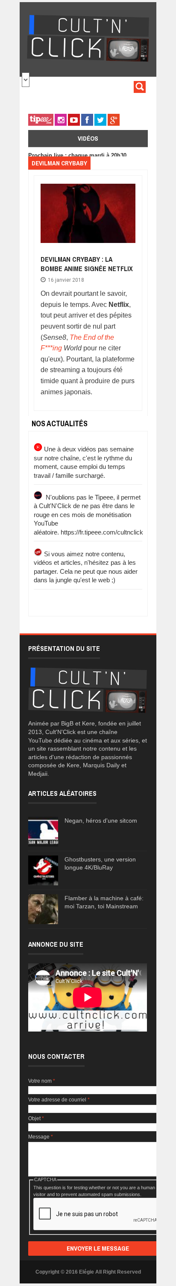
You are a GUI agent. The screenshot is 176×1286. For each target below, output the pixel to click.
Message (40, 1137)
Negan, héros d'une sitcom (101, 820)
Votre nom (41, 1081)
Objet (36, 1118)
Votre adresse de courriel (59, 1100)
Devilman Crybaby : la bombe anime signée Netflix (87, 263)
